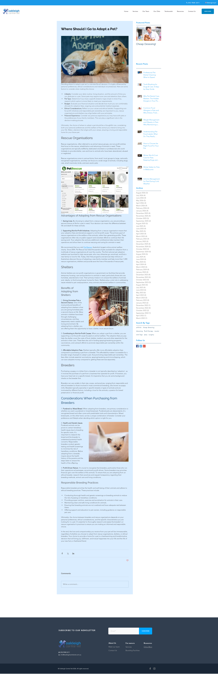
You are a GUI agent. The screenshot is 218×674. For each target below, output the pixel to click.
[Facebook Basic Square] (137, 346)
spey (145, 335)
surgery (151, 335)
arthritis (138, 327)
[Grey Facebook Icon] (150, 668)
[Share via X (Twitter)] (68, 553)
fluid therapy (148, 331)
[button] (180, 11)
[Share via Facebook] (62, 553)
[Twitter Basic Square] (141, 346)
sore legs (139, 335)
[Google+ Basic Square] (144, 346)
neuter (156, 331)
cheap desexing (148, 327)
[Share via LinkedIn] (73, 553)
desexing (139, 331)
